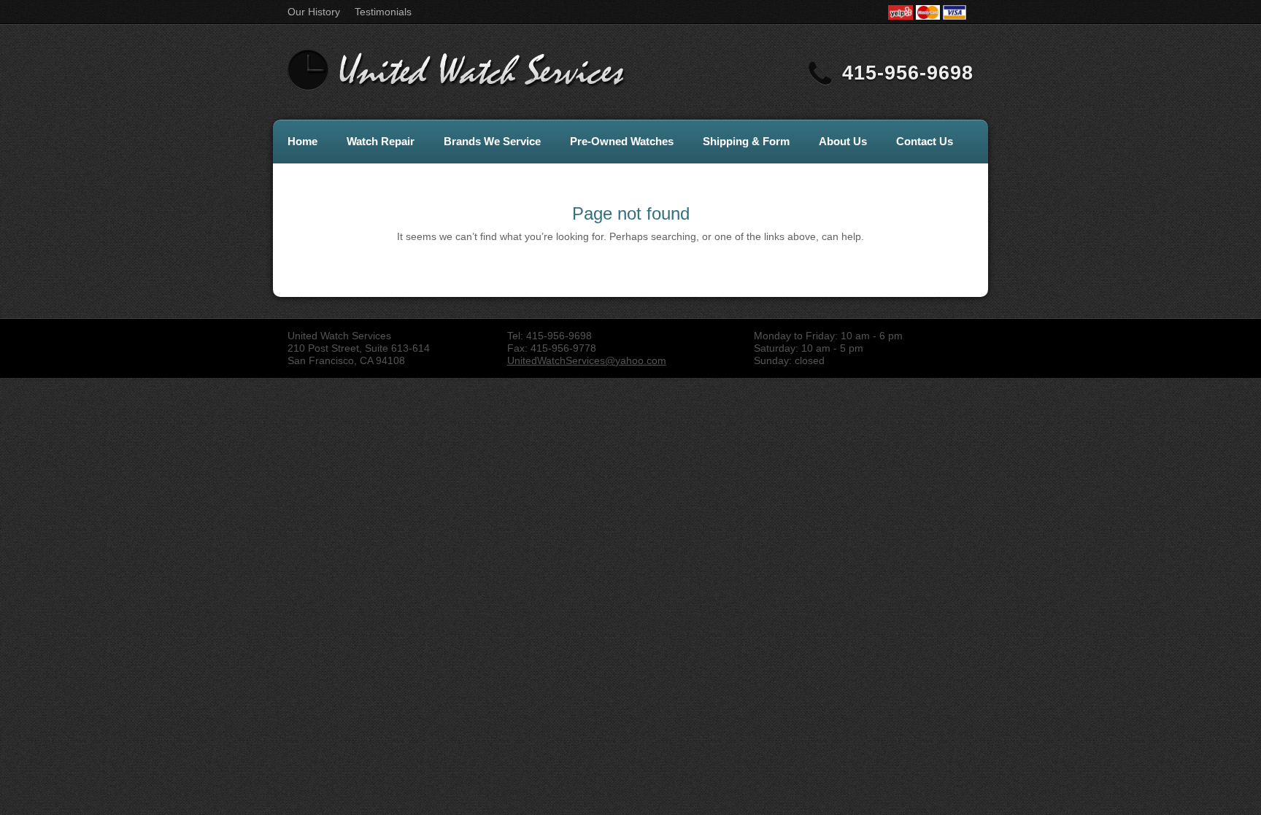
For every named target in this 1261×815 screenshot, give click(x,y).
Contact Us (924, 141)
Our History (314, 12)
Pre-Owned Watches (622, 141)
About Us (843, 141)
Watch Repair (380, 141)
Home (302, 141)
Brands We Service (492, 141)
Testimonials (383, 12)
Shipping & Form (746, 141)
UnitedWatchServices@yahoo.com (586, 360)
